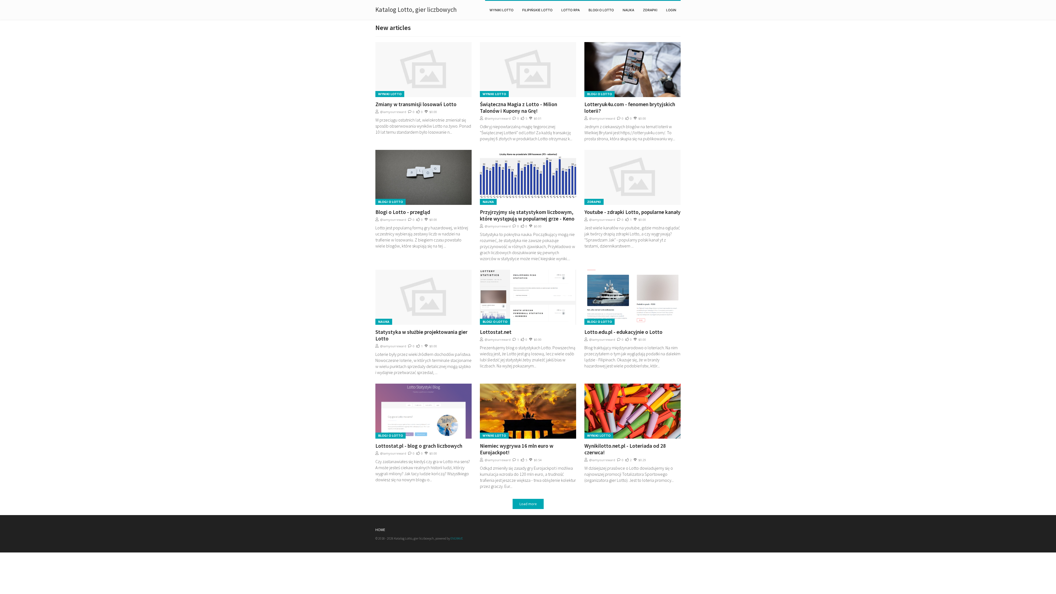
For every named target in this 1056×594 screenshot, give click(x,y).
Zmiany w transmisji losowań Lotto (416, 104)
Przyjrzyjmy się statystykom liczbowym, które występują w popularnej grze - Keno (527, 215)
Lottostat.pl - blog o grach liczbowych (418, 445)
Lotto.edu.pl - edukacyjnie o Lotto (623, 332)
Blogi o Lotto (601, 10)
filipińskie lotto (537, 10)
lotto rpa (570, 10)
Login (671, 10)
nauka (628, 10)
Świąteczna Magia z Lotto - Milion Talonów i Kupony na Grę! (518, 107)
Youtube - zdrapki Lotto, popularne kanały (632, 212)
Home (380, 529)
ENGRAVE (456, 538)
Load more (528, 504)
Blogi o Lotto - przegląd (402, 212)
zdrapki (650, 10)
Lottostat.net (496, 332)
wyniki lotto (501, 10)
